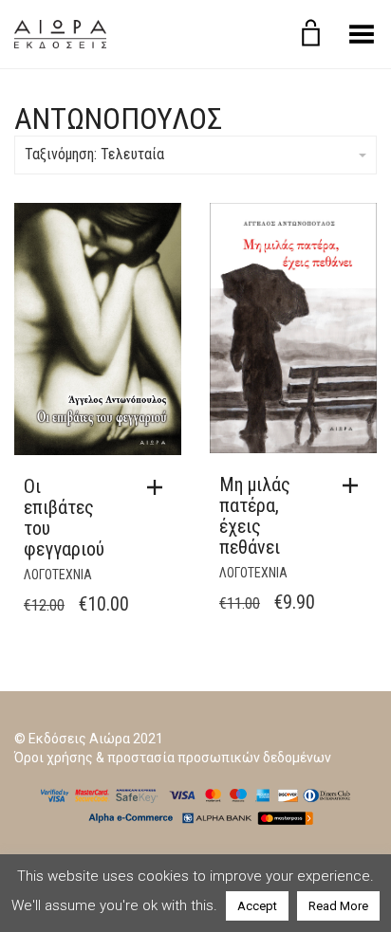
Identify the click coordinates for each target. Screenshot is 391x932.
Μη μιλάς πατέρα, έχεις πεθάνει (254, 515)
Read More (338, 906)
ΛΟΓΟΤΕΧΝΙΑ (58, 574)
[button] (159, 487)
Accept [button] (257, 906)
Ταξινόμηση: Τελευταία (94, 154)
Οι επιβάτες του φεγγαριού (64, 517)
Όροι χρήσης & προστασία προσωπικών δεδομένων (172, 757)
